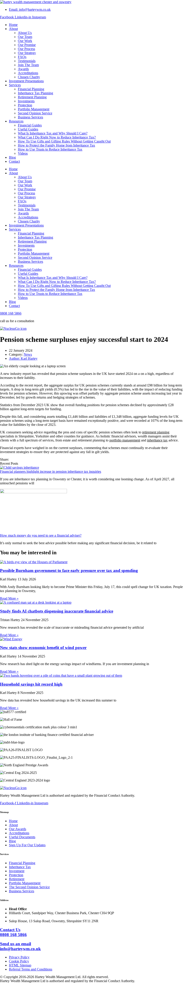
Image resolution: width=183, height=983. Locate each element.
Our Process (26, 49)
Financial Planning (31, 89)
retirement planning (155, 432)
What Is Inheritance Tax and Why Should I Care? (52, 133)
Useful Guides (28, 129)
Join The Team (28, 65)
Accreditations (28, 73)
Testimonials (26, 61)
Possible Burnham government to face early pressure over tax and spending (69, 570)
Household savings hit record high (31, 684)
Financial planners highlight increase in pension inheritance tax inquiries (50, 471)
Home (13, 25)
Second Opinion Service (35, 113)
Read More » (9, 598)
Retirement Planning (32, 97)
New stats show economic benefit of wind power (43, 647)
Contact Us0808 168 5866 (13, 932)
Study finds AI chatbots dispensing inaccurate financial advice (56, 611)
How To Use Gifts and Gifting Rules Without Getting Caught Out (64, 141)
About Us (25, 33)
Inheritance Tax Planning (35, 93)
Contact (14, 161)
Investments (26, 101)
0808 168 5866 (10, 313)
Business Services (30, 117)
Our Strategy (27, 53)
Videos (23, 153)
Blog (12, 157)
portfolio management (124, 440)
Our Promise (27, 45)
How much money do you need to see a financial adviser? (40, 535)
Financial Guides (30, 125)
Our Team (25, 37)
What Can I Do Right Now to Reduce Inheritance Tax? (57, 137)
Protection (25, 105)
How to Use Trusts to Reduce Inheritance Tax (50, 149)
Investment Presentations (26, 81)
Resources (16, 121)
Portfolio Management (33, 109)
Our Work (25, 41)
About (13, 29)
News (28, 354)
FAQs (22, 57)
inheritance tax (157, 440)
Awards (23, 69)
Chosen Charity (29, 77)
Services (15, 85)
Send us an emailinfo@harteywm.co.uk (20, 946)
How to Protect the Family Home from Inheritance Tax (56, 145)
